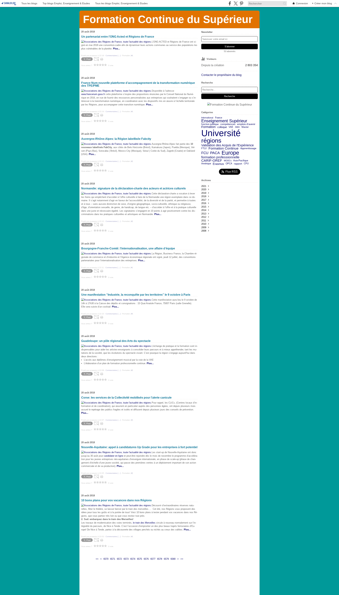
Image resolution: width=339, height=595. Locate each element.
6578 (159, 559)
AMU (237, 127)
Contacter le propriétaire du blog (221, 74)
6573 (126, 559)
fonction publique (210, 124)
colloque (222, 127)
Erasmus (218, 163)
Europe (230, 153)
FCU (204, 153)
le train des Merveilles (144, 522)
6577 (152, 559)
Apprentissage (248, 148)
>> (181, 559)
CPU (246, 164)
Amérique (206, 164)
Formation (208, 127)
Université (221, 133)
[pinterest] (241, 3)
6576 (146, 559)
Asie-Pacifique (240, 161)
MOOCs (227, 161)
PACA (215, 153)
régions (211, 140)
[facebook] (230, 3)
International (207, 118)
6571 (112, 559)
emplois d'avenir (246, 124)
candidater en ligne (113, 456)
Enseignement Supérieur (224, 121)
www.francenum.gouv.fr (93, 94)
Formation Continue (224, 148)
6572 (119, 559)
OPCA (229, 164)
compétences (227, 124)
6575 (139, 559)
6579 (166, 559)
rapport (238, 164)
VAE (231, 127)
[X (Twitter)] (235, 3)
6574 (132, 559)
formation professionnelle (220, 157)
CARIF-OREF (211, 160)
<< (97, 559)
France (218, 117)
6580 (173, 559)
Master (245, 127)
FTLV (204, 148)
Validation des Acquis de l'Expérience (227, 145)
